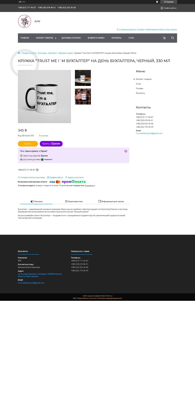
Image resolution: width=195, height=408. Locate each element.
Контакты (116, 38)
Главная (25, 38)
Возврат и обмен (96, 38)
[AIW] (24, 21)
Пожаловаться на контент (87, 298)
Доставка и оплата (71, 38)
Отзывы (139, 88)
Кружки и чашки (66, 53)
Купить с (46, 144)
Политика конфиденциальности (110, 298)
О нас (131, 38)
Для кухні (52, 53)
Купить (28, 144)
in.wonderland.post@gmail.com (149, 133)
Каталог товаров (44, 38)
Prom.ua (109, 296)
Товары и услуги (29, 53)
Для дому (42, 53)
